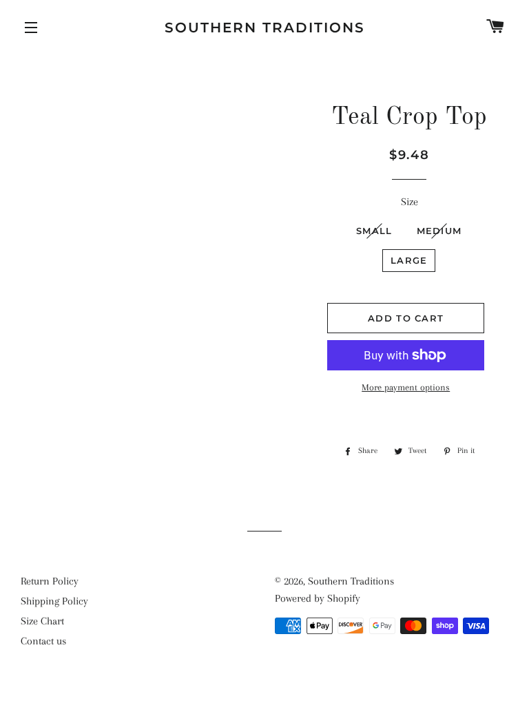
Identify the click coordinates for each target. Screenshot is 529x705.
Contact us (43, 641)
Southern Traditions (265, 27)
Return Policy (50, 581)
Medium (439, 230)
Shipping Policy (54, 601)
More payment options (406, 387)
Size (409, 202)
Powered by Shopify (317, 598)
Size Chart (42, 621)
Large (409, 260)
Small (374, 230)
